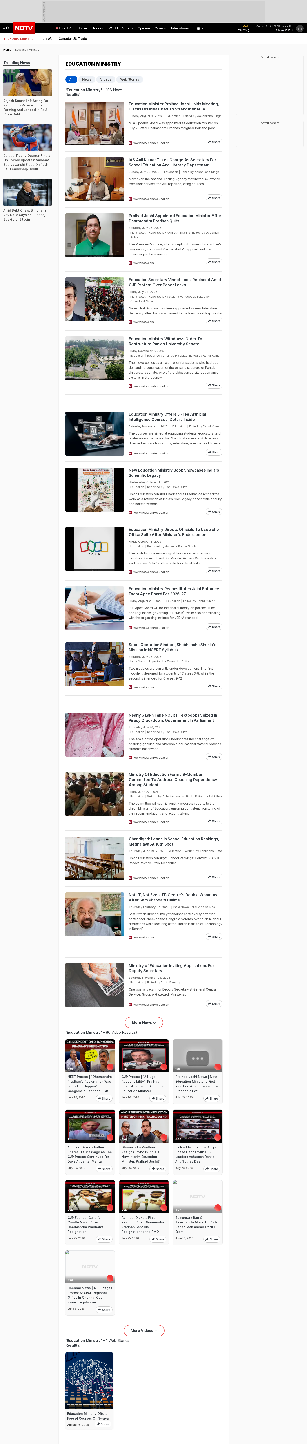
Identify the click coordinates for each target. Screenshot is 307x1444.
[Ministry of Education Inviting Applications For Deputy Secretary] (94, 985)
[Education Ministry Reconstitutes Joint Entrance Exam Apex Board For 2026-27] (94, 608)
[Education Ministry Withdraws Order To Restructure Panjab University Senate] (94, 362)
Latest (84, 28)
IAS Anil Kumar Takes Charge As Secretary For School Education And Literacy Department (172, 162)
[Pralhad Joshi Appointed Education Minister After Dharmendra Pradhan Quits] (94, 239)
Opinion (144, 28)
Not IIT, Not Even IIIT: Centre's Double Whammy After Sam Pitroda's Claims (173, 897)
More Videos (142, 1330)
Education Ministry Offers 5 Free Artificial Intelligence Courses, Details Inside (167, 417)
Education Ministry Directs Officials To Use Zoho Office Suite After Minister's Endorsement (174, 532)
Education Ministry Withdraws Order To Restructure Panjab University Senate (165, 341)
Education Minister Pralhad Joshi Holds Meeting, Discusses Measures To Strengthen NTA (174, 106)
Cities (159, 28)
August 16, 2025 (78, 1424)
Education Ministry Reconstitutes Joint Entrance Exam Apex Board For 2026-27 (174, 591)
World (113, 28)
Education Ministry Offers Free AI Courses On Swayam (89, 1416)
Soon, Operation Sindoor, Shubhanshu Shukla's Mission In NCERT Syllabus (172, 647)
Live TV (65, 28)
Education (179, 28)
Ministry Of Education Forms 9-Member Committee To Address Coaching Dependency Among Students (173, 779)
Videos (127, 28)
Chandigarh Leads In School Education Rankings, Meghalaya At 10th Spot (174, 841)
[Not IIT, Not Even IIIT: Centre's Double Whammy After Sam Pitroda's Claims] (94, 916)
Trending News (16, 62)
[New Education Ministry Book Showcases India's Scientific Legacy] (94, 491)
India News (138, 232)
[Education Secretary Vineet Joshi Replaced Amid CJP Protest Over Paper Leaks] (94, 300)
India (97, 28)
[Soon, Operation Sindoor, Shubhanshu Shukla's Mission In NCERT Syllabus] (94, 665)
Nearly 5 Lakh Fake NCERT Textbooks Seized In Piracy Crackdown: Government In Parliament (173, 718)
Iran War (47, 38)
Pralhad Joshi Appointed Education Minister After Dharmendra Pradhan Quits (175, 218)
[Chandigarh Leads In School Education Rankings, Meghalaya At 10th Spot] (94, 858)
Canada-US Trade (73, 38)
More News (142, 1022)
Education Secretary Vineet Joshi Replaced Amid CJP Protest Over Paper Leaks (175, 282)
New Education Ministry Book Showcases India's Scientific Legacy (174, 473)
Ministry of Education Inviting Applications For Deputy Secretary (171, 968)
